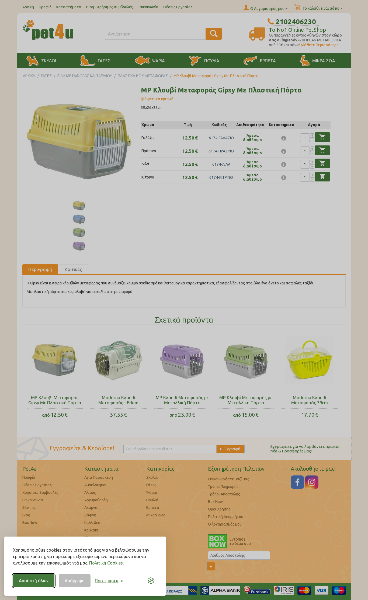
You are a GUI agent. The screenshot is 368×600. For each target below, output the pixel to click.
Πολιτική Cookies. (106, 562)
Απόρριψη (75, 580)
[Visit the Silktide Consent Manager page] (150, 580)
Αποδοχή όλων (33, 580)
